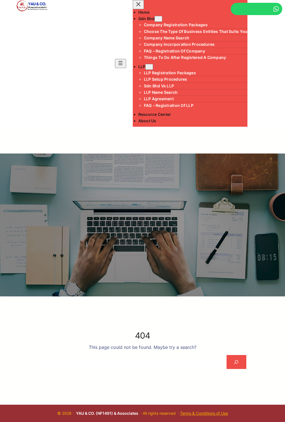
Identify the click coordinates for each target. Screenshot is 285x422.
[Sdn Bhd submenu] (158, 19)
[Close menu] (138, 4)
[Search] (236, 362)
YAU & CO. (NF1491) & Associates (107, 413)
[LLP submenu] (149, 67)
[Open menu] (120, 63)
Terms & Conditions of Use (204, 413)
